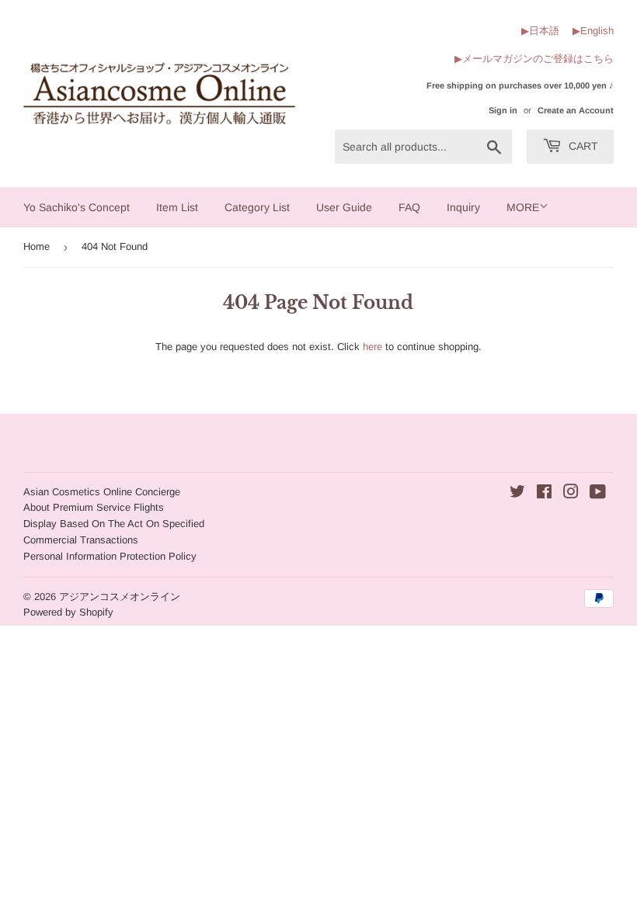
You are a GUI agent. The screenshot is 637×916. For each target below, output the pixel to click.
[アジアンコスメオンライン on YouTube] (598, 494)
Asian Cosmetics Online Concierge (101, 492)
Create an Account (576, 110)
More (522, 207)
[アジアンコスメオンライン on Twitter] (517, 494)
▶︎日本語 (540, 30)
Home (36, 246)
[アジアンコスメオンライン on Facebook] (544, 494)
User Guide (344, 207)
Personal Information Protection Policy (110, 556)
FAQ (409, 207)
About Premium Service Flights (93, 507)
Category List (257, 207)
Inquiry (463, 207)
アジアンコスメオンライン (119, 596)
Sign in (503, 110)
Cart (582, 146)
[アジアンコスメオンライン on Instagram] (571, 494)
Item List (177, 207)
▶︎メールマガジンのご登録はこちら (534, 58)
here (372, 346)
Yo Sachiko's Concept (76, 207)
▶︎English (593, 30)
